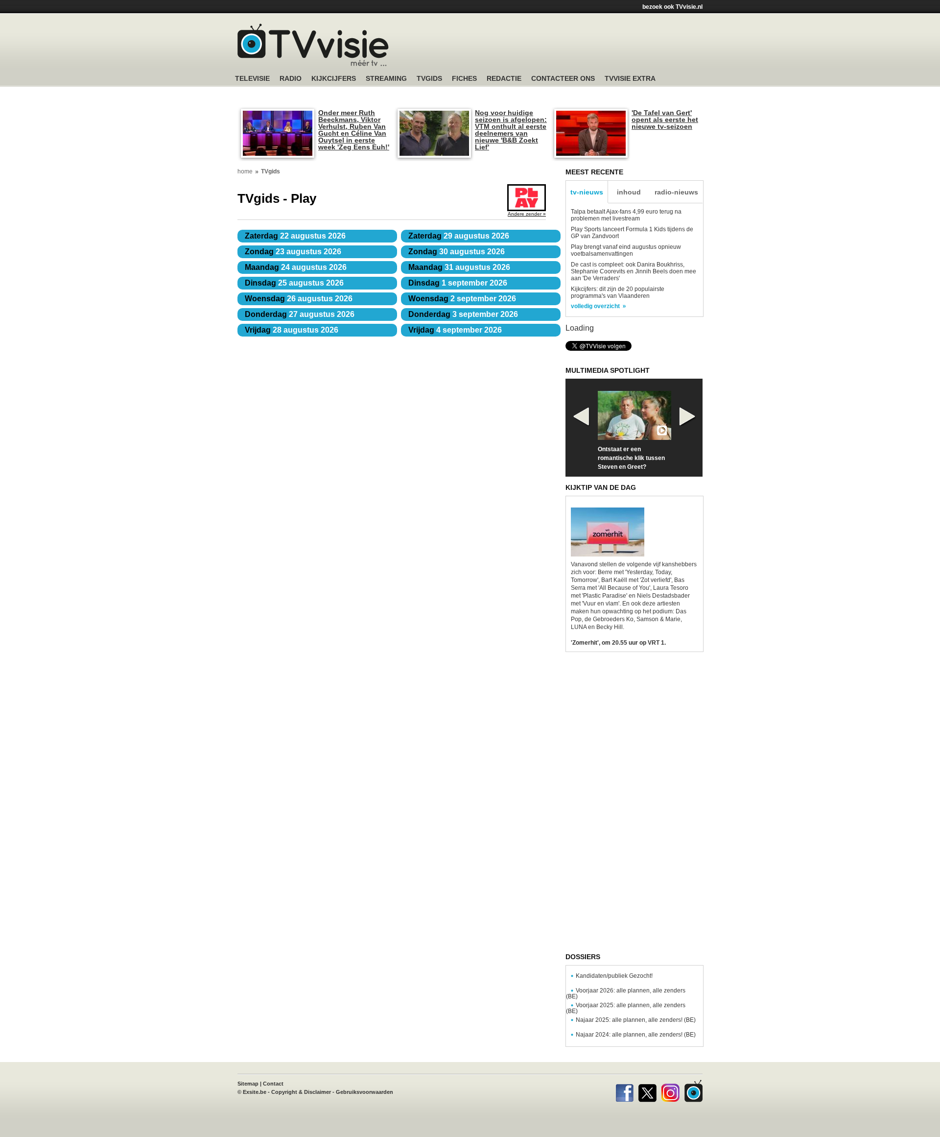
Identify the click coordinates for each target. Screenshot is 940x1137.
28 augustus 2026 (291, 330)
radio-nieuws (676, 192)
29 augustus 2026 (458, 236)
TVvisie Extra (630, 78)
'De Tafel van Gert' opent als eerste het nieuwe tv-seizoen (665, 119)
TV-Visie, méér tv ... (313, 45)
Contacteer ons (563, 78)
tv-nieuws (586, 192)
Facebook (624, 1091)
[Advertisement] (563, 46)
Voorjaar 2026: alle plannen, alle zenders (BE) (625, 993)
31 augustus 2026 (459, 267)
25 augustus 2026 (294, 283)
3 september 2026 (463, 314)
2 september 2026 (462, 298)
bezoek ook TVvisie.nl (672, 6)
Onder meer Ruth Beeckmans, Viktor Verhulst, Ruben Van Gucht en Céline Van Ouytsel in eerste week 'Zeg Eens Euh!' (353, 129)
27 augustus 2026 (299, 314)
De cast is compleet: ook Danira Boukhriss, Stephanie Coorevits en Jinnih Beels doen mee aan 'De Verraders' (633, 271)
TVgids (429, 78)
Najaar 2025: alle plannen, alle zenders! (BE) (636, 1019)
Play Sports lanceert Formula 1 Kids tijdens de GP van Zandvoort (632, 233)
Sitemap (247, 1084)
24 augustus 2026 (296, 267)
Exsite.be (254, 1092)
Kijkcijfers (333, 78)
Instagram (670, 1091)
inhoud (629, 192)
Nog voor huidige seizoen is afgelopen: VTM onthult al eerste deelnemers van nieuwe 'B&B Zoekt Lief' (511, 129)
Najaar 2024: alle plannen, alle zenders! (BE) (636, 1034)
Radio (291, 78)
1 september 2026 (457, 283)
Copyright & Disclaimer (301, 1092)
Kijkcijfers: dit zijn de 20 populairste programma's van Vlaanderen (617, 292)
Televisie (252, 78)
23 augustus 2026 (293, 251)
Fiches (464, 78)
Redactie (504, 78)
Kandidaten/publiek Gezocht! (614, 975)
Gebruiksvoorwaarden (364, 1092)
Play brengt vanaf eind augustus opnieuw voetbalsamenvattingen (626, 250)
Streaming (386, 78)
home (245, 171)
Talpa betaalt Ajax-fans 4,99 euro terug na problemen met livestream (626, 215)
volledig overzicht (595, 306)
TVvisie (693, 1091)
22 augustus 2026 (295, 236)
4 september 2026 (455, 330)
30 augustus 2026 (456, 251)
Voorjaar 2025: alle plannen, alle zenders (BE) (625, 1008)
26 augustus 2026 (298, 298)
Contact (273, 1084)
